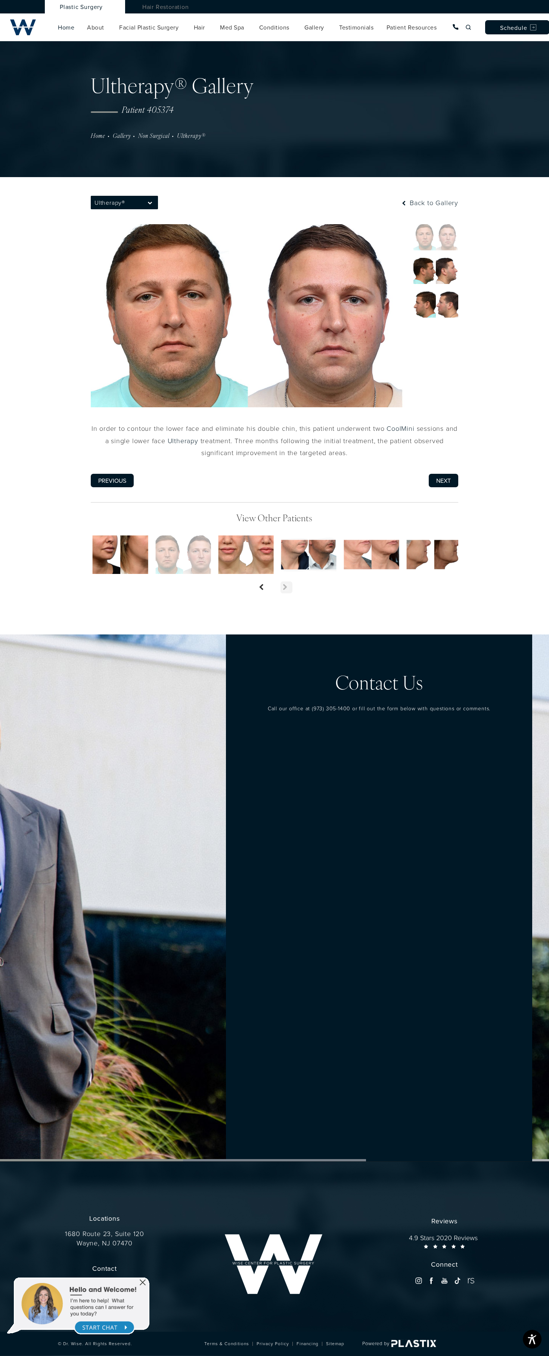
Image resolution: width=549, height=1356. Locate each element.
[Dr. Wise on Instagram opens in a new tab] (418, 1281)
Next (443, 480)
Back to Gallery (432, 202)
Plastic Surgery (81, 7)
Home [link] (66, 27)
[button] (150, 203)
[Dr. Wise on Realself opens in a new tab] (470, 1281)
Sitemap (335, 1343)
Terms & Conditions (226, 1343)
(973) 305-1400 (331, 708)
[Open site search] (468, 27)
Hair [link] (199, 27)
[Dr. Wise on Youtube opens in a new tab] (444, 1281)
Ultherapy (183, 440)
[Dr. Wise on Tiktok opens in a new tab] (457, 1281)
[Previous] (263, 587)
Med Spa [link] (232, 27)
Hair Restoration (165, 7)
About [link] (95, 27)
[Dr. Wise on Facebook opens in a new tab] (431, 1281)
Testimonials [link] (356, 27)
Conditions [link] (274, 27)
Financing (308, 1343)
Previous (112, 480)
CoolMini (400, 428)
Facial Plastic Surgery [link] (149, 27)
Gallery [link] (314, 27)
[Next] (286, 587)
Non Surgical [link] (154, 136)
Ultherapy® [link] (191, 136)
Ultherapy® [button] (109, 202)
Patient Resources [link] (412, 27)
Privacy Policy (273, 1343)
